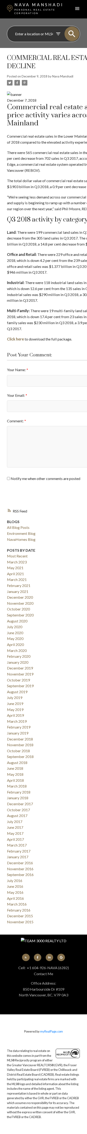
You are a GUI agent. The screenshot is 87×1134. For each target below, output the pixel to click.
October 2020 (18, 609)
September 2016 (20, 874)
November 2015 (20, 922)
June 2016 (15, 886)
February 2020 (18, 656)
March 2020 (17, 650)
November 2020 (20, 603)
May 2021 (15, 568)
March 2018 (17, 786)
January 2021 (17, 591)
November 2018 (20, 745)
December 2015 (20, 916)
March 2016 (17, 904)
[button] (25, 957)
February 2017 (18, 851)
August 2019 (17, 692)
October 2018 (18, 751)
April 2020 (15, 644)
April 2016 (15, 898)
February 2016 (18, 910)
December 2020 (20, 597)
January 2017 (17, 857)
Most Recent (17, 556)
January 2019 (17, 733)
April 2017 (15, 839)
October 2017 (18, 810)
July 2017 (14, 821)
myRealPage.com (51, 1031)
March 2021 (17, 579)
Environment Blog (21, 533)
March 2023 (17, 562)
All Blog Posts (18, 527)
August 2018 (17, 762)
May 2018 (15, 774)
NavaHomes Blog (21, 539)
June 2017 (15, 827)
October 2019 (18, 680)
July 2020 (14, 627)
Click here (15, 339)
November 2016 (20, 869)
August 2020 (17, 621)
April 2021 (15, 573)
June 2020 (15, 633)
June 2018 (15, 768)
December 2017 (20, 804)
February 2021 (18, 585)
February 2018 (18, 792)
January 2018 (17, 798)
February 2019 (18, 727)
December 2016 (20, 863)
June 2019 (15, 703)
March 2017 (17, 845)
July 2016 (14, 880)
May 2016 (15, 892)
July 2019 (14, 697)
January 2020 (17, 662)
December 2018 (20, 739)
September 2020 (20, 615)
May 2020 (15, 638)
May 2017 (15, 833)
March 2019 (17, 721)
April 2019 (15, 715)
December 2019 (20, 668)
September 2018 (20, 756)
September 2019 (20, 686)
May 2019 (15, 709)
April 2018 (15, 780)
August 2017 (17, 815)
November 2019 (20, 674)
